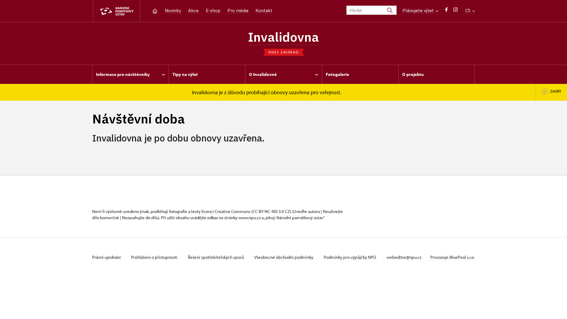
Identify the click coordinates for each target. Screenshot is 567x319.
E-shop (213, 10)
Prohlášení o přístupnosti (154, 257)
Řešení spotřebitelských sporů (216, 257)
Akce (193, 10)
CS (468, 10)
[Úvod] (155, 10)
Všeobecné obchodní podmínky (284, 257)
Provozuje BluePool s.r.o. (452, 257)
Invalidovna (283, 37)
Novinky (173, 10)
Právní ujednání (107, 257)
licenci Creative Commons (225, 211)
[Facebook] (446, 11)
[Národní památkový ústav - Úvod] (116, 11)
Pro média (237, 10)
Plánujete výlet (419, 10)
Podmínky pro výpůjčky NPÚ (350, 257)
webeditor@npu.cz (404, 257)
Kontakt (263, 10)
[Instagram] (455, 11)
